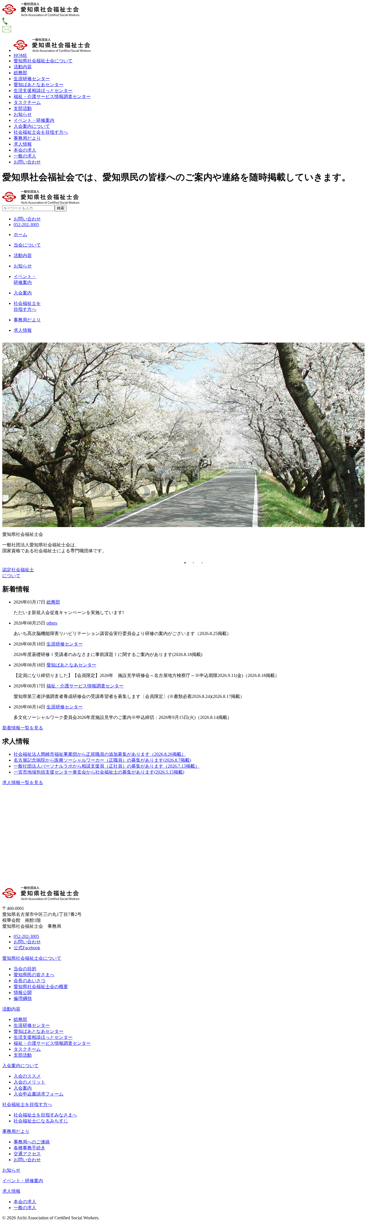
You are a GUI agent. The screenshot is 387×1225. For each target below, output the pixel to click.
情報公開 (23, 992)
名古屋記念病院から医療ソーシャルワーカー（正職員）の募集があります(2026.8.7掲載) (102, 760)
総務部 (20, 72)
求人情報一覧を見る (22, 782)
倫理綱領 (23, 998)
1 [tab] (185, 563)
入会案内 (23, 1088)
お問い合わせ (27, 162)
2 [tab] (193, 563)
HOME (20, 55)
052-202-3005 (26, 224)
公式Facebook (27, 947)
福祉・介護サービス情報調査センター (52, 96)
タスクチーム (27, 102)
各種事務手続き (29, 1147)
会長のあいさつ (29, 980)
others (51, 623)
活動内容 (23, 66)
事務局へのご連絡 (32, 1141)
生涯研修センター (32, 78)
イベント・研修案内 (34, 120)
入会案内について (32, 126)
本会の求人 (25, 150)
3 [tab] (202, 563)
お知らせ (23, 114)
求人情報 (23, 144)
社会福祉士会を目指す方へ (41, 132)
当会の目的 (25, 968)
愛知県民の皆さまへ (34, 974)
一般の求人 (25, 156)
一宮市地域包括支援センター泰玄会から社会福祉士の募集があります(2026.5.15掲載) (99, 772)
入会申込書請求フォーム (38, 1094)
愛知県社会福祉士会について (43, 60)
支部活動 (23, 108)
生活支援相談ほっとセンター (43, 90)
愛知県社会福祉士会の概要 (41, 986)
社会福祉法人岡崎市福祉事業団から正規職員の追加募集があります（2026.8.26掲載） (100, 754)
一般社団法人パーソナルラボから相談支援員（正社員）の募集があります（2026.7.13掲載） (106, 766)
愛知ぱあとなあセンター (38, 84)
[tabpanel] (193, 448)
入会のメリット (29, 1082)
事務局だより (27, 138)
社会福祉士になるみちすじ (41, 1120)
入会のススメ (27, 1076)
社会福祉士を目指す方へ (27, 1104)
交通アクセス (27, 1153)
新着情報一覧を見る (22, 727)
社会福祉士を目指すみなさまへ (45, 1115)
